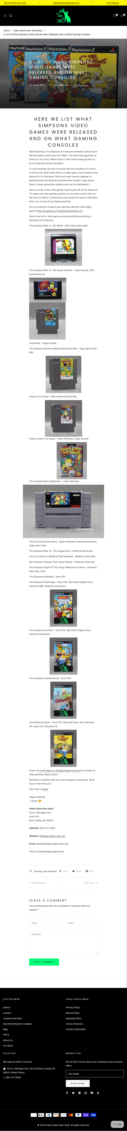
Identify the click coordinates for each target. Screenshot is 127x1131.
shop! (45, 789)
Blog (5, 1029)
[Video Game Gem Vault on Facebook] (67, 1093)
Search (6, 1007)
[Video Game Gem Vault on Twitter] (73, 1093)
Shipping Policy (73, 1018)
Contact (7, 1013)
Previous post (39, 883)
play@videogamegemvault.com (54, 3)
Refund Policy (73, 1013)
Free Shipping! (101, 3)
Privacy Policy (73, 1007)
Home (6, 30)
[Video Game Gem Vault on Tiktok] (99, 1093)
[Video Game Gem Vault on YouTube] (92, 1093)
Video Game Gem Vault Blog (27, 30)
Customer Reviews (12, 1018)
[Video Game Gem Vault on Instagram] (85, 1093)
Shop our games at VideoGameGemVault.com (59, 211)
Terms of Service (74, 1023)
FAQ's (6, 1034)
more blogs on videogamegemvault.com (60, 770)
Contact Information (76, 1029)
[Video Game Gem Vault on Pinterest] (79, 1093)
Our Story (8, 1045)
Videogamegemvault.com (52, 836)
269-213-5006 (13, 1077)
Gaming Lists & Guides (45, 871)
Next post (89, 883)
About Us (8, 1040)
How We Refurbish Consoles (17, 1023)
